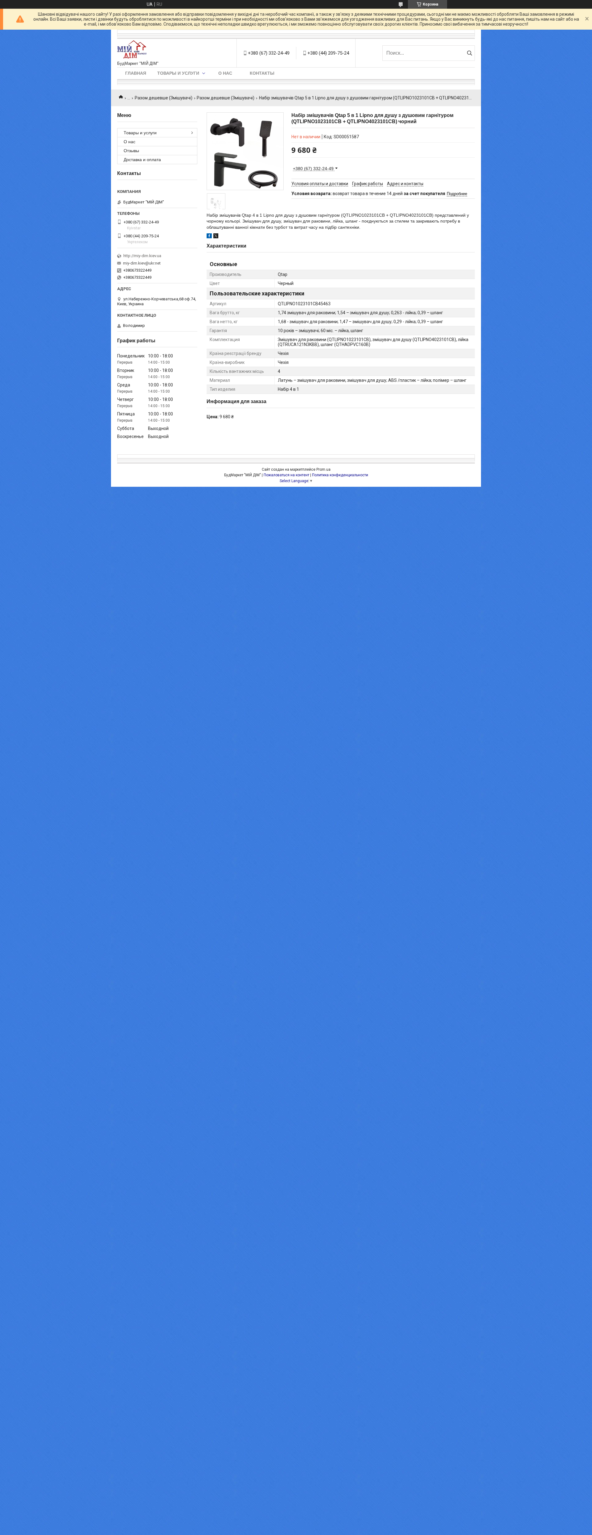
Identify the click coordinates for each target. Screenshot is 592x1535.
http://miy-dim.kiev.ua (142, 255)
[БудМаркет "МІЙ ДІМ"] (133, 50)
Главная (135, 73)
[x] (215, 236)
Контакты (262, 73)
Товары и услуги (178, 73)
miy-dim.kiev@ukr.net (142, 263)
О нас (225, 73)
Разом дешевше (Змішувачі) (163, 97)
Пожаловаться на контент (286, 475)
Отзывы (131, 150)
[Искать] (469, 53)
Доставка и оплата (142, 159)
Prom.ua (323, 469)
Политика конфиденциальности (340, 475)
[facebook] (209, 236)
